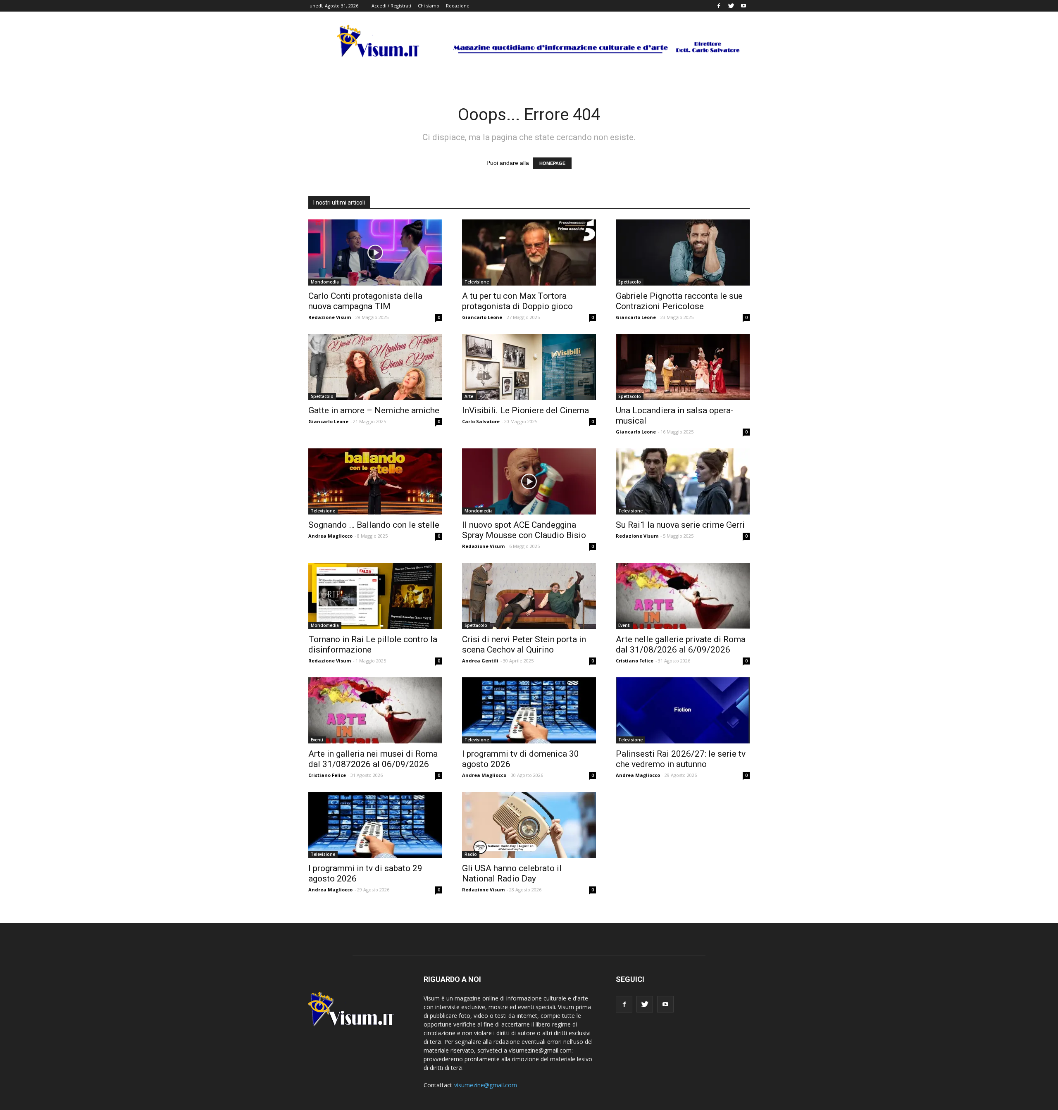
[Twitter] (731, 6)
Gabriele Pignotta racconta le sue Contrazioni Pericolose (679, 301)
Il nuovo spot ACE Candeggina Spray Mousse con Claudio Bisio (524, 530)
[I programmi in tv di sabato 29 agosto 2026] (375, 825)
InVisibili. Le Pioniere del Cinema (525, 410)
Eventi (624, 625)
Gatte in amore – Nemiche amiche (373, 410)
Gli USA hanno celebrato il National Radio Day (512, 873)
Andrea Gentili (480, 660)
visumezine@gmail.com (485, 1085)
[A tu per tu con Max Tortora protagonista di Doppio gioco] (529, 252)
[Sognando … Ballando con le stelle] (375, 481)
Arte (469, 396)
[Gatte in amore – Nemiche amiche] (375, 367)
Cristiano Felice (634, 660)
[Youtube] (743, 6)
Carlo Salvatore (481, 421)
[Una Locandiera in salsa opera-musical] (683, 367)
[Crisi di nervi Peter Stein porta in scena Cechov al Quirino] (529, 596)
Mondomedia (325, 282)
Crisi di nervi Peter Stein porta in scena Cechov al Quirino (524, 644)
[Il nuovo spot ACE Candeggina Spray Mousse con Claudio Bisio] (529, 481)
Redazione (457, 5)
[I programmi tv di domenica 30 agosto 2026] (529, 710)
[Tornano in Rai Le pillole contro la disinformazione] (375, 596)
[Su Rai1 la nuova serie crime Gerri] (683, 481)
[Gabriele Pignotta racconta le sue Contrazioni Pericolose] (683, 252)
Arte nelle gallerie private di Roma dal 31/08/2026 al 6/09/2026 (681, 644)
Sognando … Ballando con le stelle (373, 525)
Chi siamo (428, 5)
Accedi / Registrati (391, 5)
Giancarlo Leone (482, 317)
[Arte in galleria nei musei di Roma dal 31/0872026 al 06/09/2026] (375, 710)
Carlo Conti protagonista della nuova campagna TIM (365, 301)
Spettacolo (629, 282)
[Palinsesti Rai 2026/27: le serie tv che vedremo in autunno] (683, 710)
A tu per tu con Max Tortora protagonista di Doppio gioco (517, 301)
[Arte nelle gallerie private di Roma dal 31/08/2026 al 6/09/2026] (683, 596)
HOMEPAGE (552, 163)
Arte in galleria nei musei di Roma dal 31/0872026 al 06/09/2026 (373, 759)
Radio (471, 854)
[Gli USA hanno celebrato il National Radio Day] (529, 825)
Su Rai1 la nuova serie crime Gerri (680, 525)
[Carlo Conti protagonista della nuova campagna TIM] (375, 252)
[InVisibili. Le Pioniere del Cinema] (529, 367)
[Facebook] (718, 6)
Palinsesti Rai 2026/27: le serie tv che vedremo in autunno (681, 759)
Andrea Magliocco (330, 536)
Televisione (477, 282)
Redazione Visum (329, 317)
